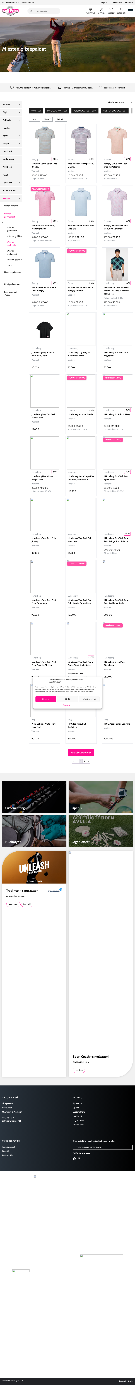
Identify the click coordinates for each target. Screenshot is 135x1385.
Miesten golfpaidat (11, 243)
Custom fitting (79, 1112)
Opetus (76, 1107)
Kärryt (5, 135)
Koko (46, 119)
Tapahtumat (78, 1124)
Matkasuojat (8, 159)
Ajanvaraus (90, 13)
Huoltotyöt (77, 1116)
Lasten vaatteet (11, 205)
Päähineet (7, 167)
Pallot (5, 175)
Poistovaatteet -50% (10, 293)
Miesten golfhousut (12, 229)
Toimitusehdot (8, 1147)
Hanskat (6, 128)
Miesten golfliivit (14, 236)
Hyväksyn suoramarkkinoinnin (88, 1147)
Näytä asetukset (89, 699)
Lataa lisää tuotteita (81, 752)
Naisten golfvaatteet (13, 272)
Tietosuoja (66, 705)
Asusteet (7, 104)
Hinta (34, 119)
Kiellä (67, 699)
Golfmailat (7, 120)
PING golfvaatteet (12, 284)
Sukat (9, 265)
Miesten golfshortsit (12, 252)
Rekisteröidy (7, 1155)
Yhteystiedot (105, 2)
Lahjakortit (8, 151)
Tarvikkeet (7, 182)
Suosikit (111, 13)
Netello (130, 1381)
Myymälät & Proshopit (12, 1112)
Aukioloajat (117, 2)
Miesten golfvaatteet (9, 215)
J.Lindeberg (109, 283)
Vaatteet (6, 198)
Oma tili (101, 13)
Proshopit (129, 2)
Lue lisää (27, 904)
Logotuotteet (78, 1120)
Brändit (60, 119)
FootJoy (35, 159)
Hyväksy (45, 699)
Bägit (5, 112)
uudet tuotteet (9, 190)
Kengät (6, 143)
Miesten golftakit (14, 259)
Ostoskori (121, 13)
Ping (33, 719)
